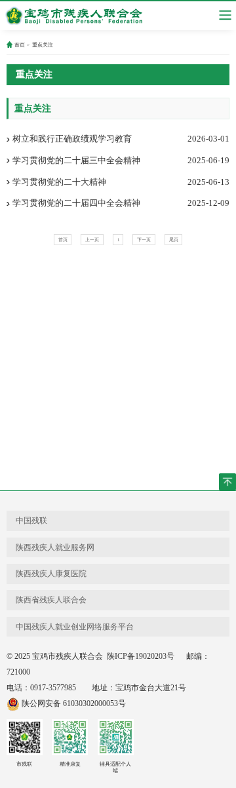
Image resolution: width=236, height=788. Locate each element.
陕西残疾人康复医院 (51, 574)
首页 (19, 45)
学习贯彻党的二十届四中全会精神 (76, 203)
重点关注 (42, 45)
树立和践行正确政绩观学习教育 (72, 139)
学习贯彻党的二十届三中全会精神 (76, 160)
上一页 (92, 239)
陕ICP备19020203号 (139, 656)
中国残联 (31, 520)
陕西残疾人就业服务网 (55, 547)
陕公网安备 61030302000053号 (73, 703)
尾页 (173, 239)
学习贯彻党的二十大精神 (59, 182)
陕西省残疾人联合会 (51, 600)
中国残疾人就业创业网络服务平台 (75, 627)
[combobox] (225, 15)
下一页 (144, 239)
